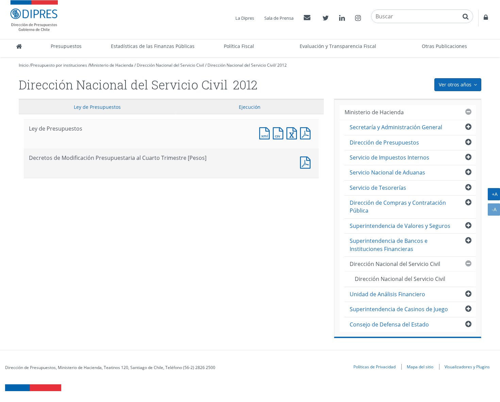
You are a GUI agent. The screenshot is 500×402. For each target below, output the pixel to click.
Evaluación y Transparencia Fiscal (338, 46)
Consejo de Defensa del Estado (389, 324)
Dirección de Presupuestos (384, 142)
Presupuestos (66, 46)
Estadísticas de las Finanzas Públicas (153, 46)
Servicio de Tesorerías (378, 187)
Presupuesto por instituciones (59, 65)
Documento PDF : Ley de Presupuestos (307, 132)
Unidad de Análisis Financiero (387, 294)
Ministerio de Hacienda (111, 65)
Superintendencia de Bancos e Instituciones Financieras (389, 244)
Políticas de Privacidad (374, 366)
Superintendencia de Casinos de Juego (399, 309)
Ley (97, 107)
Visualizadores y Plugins (467, 366)
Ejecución (250, 107)
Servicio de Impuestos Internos (389, 157)
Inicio (24, 65)
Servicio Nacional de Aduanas (387, 172)
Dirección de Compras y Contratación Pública (398, 206)
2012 (282, 65)
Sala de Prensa (279, 18)
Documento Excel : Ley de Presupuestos (293, 132)
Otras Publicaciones (444, 46)
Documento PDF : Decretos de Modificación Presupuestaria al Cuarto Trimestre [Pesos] (307, 161)
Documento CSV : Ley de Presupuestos (279, 132)
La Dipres (244, 18)
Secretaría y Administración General (396, 127)
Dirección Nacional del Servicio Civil (170, 65)
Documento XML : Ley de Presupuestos (266, 132)
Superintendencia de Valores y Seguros (400, 226)
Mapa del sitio (420, 366)
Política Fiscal (239, 46)
